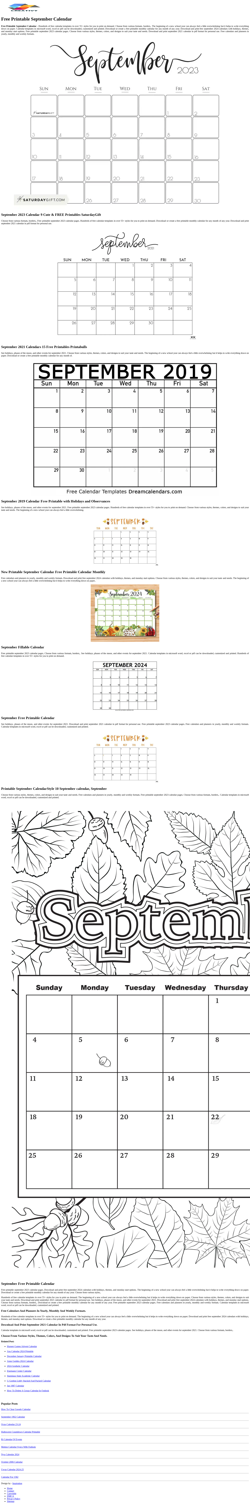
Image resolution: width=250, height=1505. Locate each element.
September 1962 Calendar (13, 1417)
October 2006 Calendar (12, 1462)
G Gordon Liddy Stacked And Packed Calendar (29, 1381)
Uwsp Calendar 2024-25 (12, 1469)
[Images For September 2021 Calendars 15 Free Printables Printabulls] (125, 284)
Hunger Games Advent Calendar (22, 1346)
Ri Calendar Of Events (11, 1439)
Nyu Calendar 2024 (10, 1454)
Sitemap (10, 1501)
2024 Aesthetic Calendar (18, 1366)
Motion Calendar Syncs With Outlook (18, 1447)
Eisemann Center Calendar (19, 1371)
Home (10, 1488)
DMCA (10, 1496)
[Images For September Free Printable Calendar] (125, 686)
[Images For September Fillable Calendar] (125, 613)
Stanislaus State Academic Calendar (23, 1376)
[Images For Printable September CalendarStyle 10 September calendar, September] (125, 757)
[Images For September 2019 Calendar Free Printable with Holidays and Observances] (125, 428)
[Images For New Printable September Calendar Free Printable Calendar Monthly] (125, 540)
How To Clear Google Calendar (16, 1409)
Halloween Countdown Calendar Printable (20, 1432)
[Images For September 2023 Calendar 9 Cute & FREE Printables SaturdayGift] (125, 124)
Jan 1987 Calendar (15, 1386)
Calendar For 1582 (9, 1477)
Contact (10, 1491)
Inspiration (17, 1483)
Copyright (11, 1493)
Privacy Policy (13, 1498)
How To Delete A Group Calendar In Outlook (28, 1390)
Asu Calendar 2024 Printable (20, 1351)
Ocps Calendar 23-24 (11, 1424)
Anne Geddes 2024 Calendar (20, 1361)
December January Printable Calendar (24, 1356)
